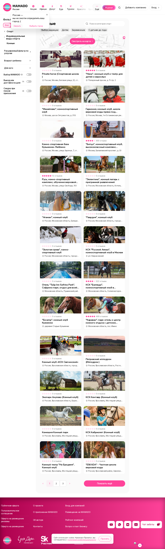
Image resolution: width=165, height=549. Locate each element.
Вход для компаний (74, 505)
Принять (105, 538)
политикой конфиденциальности (82, 540)
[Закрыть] (47, 15)
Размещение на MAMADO (77, 512)
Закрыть (17, 26)
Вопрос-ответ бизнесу (76, 526)
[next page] (70, 483)
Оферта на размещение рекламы (12, 520)
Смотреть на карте (81, 41)
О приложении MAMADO (45, 512)
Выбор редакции (49, 30)
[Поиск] (119, 7)
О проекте (38, 505)
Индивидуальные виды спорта (15, 37)
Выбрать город (36, 26)
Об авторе (38, 520)
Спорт (10, 31)
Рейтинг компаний (74, 520)
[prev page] (43, 483)
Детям (65, 30)
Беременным (78, 30)
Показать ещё (104, 483)
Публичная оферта (10, 505)
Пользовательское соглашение (10, 512)
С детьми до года (97, 30)
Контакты (38, 526)
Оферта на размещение (12, 526)
